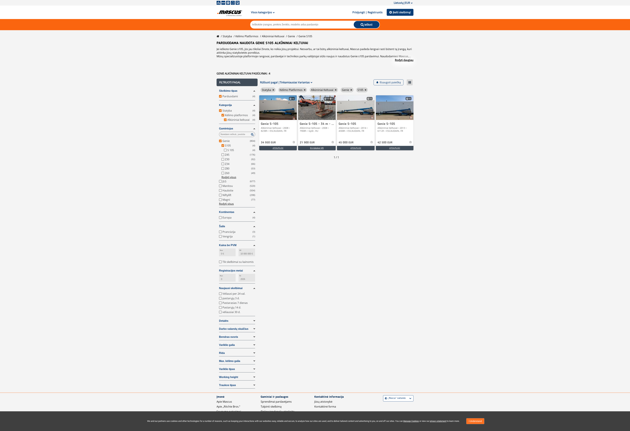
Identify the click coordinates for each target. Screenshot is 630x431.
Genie (291, 36)
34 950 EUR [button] (268, 142)
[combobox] (385, 398)
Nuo (221, 250)
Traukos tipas (227, 385)
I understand (475, 421)
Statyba (227, 36)
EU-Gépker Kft (317, 148)
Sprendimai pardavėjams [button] (276, 401)
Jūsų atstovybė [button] (323, 401)
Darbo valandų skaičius (233, 328)
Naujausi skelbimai (230, 288)
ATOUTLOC (278, 148)
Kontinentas (226, 212)
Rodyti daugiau (404, 60)
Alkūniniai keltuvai (273, 36)
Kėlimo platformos (246, 36)
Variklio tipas (227, 369)
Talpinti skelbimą (271, 406)
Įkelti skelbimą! (402, 12)
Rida (222, 353)
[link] (278, 107)
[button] (237, 82)
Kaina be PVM (227, 245)
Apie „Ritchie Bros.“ (228, 406)
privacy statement (438, 421)
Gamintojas (226, 128)
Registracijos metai (231, 270)
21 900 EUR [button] (307, 142)
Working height (228, 377)
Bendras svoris (228, 337)
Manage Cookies (411, 421)
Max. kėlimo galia (229, 361)
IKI (240, 250)
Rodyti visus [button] (228, 177)
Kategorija (225, 105)
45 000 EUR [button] (346, 142)
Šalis (222, 226)
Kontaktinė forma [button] (325, 406)
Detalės (223, 320)
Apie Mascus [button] (224, 401)
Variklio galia (227, 345)
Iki (240, 276)
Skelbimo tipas (228, 90)
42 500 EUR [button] (385, 142)
